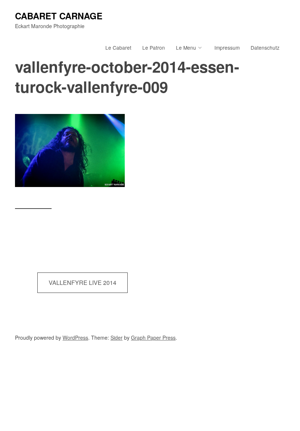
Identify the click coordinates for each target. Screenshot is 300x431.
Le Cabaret (118, 47)
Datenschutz (265, 47)
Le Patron (153, 47)
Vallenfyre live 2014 (82, 282)
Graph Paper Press (153, 337)
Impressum (227, 47)
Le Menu (186, 47)
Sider (116, 337)
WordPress (75, 337)
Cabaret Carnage (58, 15)
